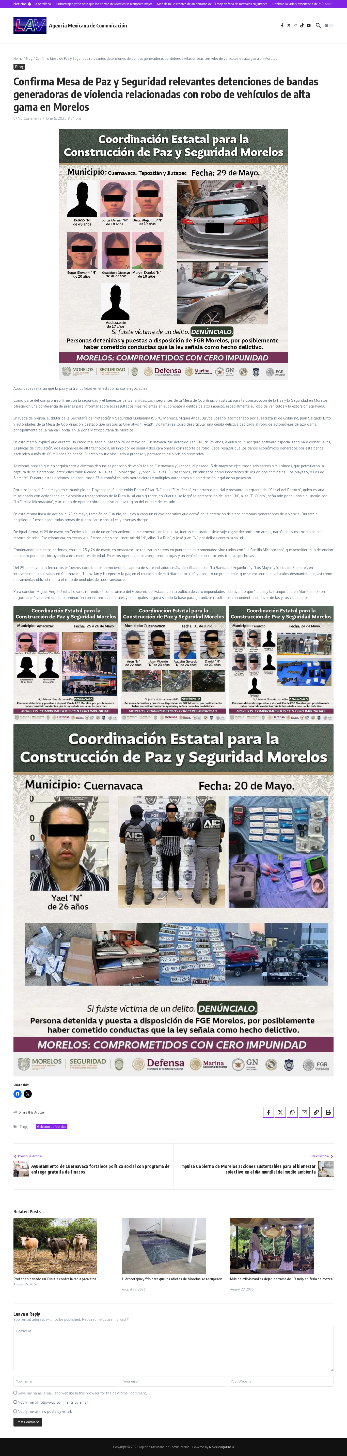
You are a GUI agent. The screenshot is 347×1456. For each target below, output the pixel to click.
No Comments (29, 118)
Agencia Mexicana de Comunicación (88, 25)
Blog (29, 58)
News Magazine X (221, 1447)
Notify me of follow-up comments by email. (53, 1402)
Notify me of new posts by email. (45, 1411)
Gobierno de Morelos (51, 1127)
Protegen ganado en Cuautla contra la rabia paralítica (54, 1279)
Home (18, 58)
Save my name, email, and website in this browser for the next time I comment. (82, 1393)
